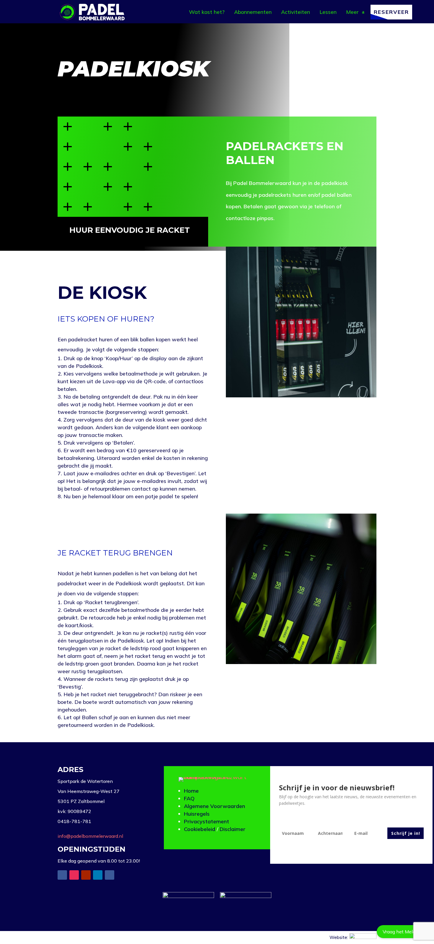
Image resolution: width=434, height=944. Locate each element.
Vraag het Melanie (402, 932)
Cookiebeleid (199, 829)
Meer (352, 12)
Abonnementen (253, 12)
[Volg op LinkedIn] (97, 875)
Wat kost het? (207, 12)
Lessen (328, 12)
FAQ (189, 798)
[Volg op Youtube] (86, 875)
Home (191, 790)
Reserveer (391, 12)
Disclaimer (232, 829)
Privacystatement (206, 821)
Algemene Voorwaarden (214, 806)
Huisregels (197, 813)
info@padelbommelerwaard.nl (90, 836)
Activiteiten (295, 12)
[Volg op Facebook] (62, 875)
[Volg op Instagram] (74, 875)
